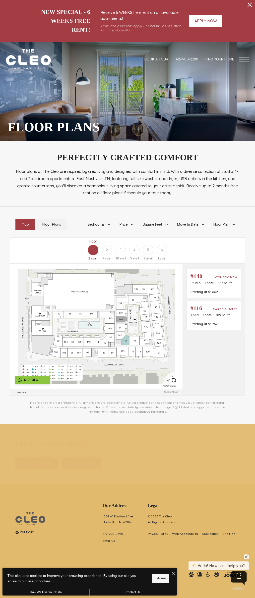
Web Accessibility (185, 534)
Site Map (229, 534)
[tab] (25, 224)
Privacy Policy (158, 534)
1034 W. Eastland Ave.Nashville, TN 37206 (118, 519)
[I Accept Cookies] (173, 573)
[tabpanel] (127, 325)
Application (210, 534)
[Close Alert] (250, 6)
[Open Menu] (244, 59)
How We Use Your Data (46, 592)
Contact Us (133, 592)
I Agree (160, 578)
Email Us (109, 541)
